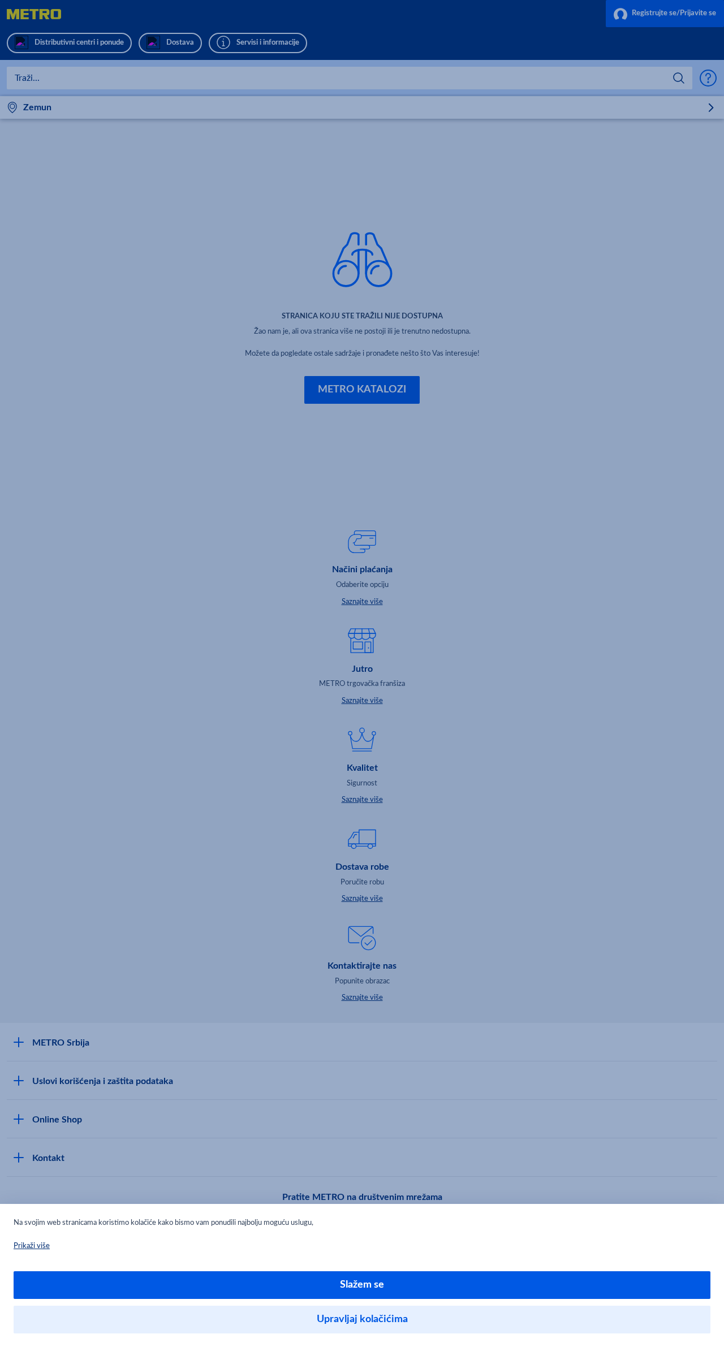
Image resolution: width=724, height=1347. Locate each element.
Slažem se (362, 1285)
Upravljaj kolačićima (362, 1319)
